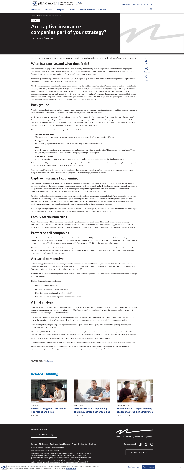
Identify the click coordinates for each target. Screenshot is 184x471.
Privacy (74, 444)
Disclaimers (43, 444)
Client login (126, 4)
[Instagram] (151, 444)
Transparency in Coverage (40, 447)
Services (48, 9)
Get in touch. (42, 435)
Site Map (92, 444)
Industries (35, 9)
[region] (92, 467)
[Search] (151, 9)
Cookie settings (58, 447)
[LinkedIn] (140, 444)
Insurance (50, 361)
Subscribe (148, 4)
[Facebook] (146, 444)
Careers (71, 9)
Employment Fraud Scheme (60, 444)
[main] (92, 235)
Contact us (137, 4)
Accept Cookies (148, 467)
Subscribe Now (139, 452)
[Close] (180, 467)
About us (102, 9)
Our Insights (41, 15)
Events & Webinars (87, 9)
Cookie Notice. (71, 469)
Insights (60, 9)
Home (33, 15)
